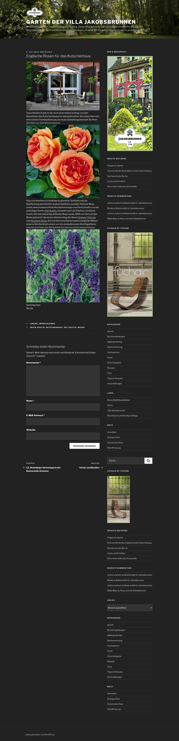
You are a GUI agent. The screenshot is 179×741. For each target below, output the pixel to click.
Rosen (81, 327)
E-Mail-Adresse (35, 415)
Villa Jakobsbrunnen (116, 410)
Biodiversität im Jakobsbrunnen (138, 203)
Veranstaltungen (114, 383)
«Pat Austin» (50, 210)
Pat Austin (70, 327)
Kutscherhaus (54, 327)
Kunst (110, 357)
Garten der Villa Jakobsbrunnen (81, 22)
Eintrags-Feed (113, 437)
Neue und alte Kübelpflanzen (133, 218)
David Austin (37, 327)
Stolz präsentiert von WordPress (39, 734)
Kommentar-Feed (115, 442)
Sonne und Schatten (116, 181)
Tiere (109, 373)
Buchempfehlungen (116, 336)
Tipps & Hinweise (115, 378)
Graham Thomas (87, 217)
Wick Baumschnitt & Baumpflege (122, 415)
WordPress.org (114, 448)
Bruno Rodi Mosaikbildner (118, 400)
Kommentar (33, 362)
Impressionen (47, 324)
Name (30, 400)
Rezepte (111, 368)
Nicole (48, 52)
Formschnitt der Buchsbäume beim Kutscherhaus (129, 171)
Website (30, 430)
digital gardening (114, 342)
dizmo (110, 405)
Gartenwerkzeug (114, 347)
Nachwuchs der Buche (117, 176)
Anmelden (111, 432)
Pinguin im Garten (115, 165)
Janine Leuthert (114, 203)
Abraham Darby (39, 220)
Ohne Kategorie (114, 362)
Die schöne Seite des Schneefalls (122, 186)
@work (34, 324)
